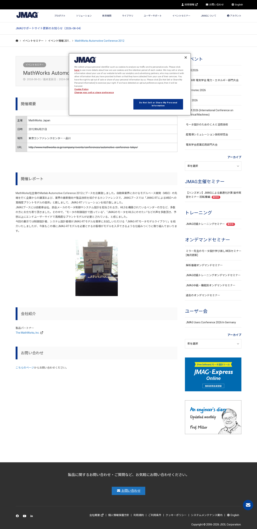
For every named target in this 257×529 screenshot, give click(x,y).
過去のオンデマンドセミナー (203, 295)
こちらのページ (25, 367)
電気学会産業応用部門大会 (201, 144)
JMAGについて (208, 15)
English (238, 4)
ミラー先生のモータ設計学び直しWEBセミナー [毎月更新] (213, 253)
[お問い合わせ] (248, 505)
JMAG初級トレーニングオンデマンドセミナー (213, 275)
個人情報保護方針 (118, 515)
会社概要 (94, 515)
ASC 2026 (192, 100)
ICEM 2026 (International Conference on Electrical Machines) (209, 112)
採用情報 (189, 4)
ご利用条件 (154, 515)
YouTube (25, 517)
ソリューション (84, 15)
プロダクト (59, 15)
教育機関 (106, 15)
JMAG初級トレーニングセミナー (210, 223)
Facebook (18, 517)
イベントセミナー (181, 15)
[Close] (186, 57)
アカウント (235, 15)
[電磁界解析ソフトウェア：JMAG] (27, 15)
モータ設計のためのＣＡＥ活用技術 (207, 124)
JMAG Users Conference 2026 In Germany (211, 322)
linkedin (32, 517)
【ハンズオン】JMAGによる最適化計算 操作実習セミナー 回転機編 (213, 194)
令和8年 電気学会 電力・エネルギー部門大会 (212, 80)
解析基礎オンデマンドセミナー (204, 265)
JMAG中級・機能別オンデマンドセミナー (210, 285)
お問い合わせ (216, 4)
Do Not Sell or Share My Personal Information (158, 104)
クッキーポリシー (176, 515)
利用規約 (138, 515)
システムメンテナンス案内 (207, 515)
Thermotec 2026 (196, 90)
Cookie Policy (81, 89)
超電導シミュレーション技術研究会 (207, 134)
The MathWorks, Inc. (28, 332)
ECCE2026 (192, 70)
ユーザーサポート (153, 15)
